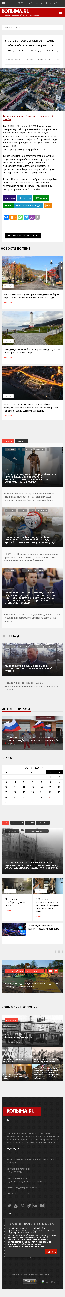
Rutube (8, 205)
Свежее (6, 823)
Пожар (8, 910)
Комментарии (22, 441)
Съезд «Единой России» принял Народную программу (43, 927)
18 (15, 792)
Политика (27, 571)
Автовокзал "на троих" (19, 1037)
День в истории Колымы (36, 831)
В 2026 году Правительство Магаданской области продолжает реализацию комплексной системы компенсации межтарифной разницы (31, 557)
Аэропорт (40, 450)
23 (59, 792)
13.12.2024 (8, 286)
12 (24, 787)
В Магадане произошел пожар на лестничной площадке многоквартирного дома (48, 905)
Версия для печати (13, 116)
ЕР (29, 934)
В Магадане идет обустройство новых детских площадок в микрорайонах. (31, 985)
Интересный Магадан (29, 205)
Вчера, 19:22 (41, 891)
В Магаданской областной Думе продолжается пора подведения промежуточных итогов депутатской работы (32, 617)
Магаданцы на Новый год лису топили (15, 1060)
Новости (30, 59)
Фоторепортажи (16, 709)
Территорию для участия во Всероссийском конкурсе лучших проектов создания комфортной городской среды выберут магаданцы (31, 407)
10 (6, 787)
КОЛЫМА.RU (16, 11)
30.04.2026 (10, 647)
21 (41, 792)
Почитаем (11, 1020)
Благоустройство (14, 59)
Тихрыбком (51, 647)
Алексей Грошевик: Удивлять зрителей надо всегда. (15, 1076)
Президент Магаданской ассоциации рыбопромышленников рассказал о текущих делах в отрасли (32, 686)
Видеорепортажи (34, 971)
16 (59, 787)
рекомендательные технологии (26, 1246)
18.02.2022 (8, 396)
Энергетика (42, 510)
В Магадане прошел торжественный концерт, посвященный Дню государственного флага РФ (32, 738)
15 (50, 787)
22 (50, 792)
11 (15, 787)
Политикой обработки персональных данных (28, 1238)
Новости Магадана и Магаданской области (21, 15)
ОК (48, 205)
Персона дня (13, 636)
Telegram (26, 198)
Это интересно (42, 823)
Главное (22, 510)
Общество (27, 450)
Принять (51, 1251)
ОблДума (39, 571)
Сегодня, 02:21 (12, 831)
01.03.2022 (8, 341)
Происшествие (17, 823)
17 (6, 792)
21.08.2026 (10, 450)
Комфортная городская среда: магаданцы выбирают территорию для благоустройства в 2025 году (32, 296)
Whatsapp (42, 198)
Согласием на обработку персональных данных (30, 1242)
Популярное (8, 441)
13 (32, 787)
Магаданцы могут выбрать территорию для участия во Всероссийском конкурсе (32, 351)
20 (32, 792)
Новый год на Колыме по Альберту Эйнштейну (46, 1060)
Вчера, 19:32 (10, 891)
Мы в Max (10, 198)
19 (24, 792)
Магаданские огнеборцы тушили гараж (15, 902)
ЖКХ (31, 510)
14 (41, 787)
